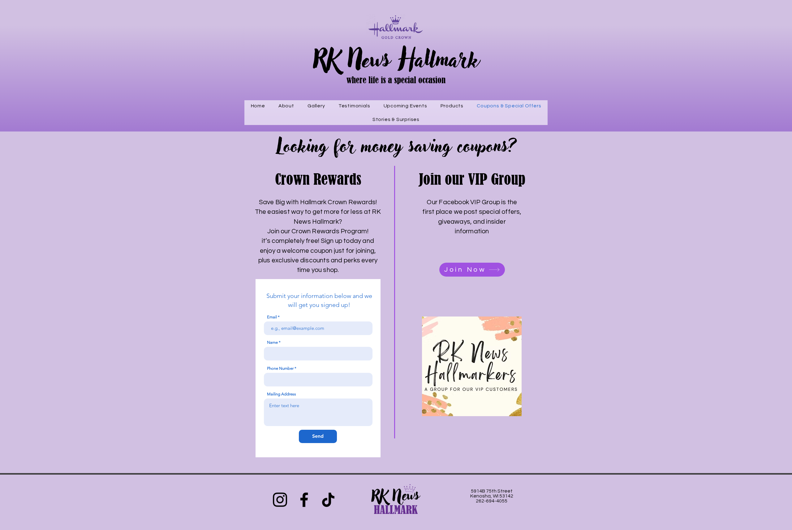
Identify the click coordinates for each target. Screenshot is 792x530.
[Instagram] (280, 499)
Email (272, 317)
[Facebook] (304, 499)
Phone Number (280, 368)
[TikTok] (328, 499)
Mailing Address (281, 394)
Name (272, 342)
